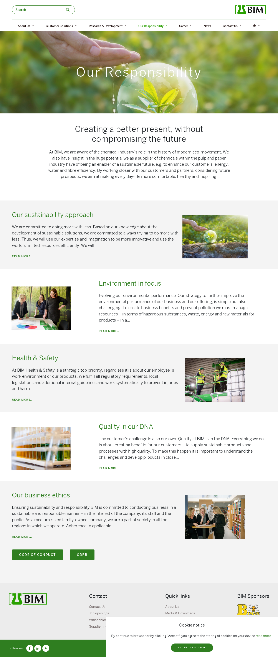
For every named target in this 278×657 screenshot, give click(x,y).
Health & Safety (35, 358)
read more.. (264, 636)
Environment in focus (130, 283)
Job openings (99, 613)
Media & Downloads (180, 613)
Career (183, 26)
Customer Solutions (59, 26)
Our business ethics (41, 495)
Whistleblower (100, 620)
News (207, 26)
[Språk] (256, 25)
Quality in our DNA (126, 426)
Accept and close (192, 647)
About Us (24, 26)
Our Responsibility (151, 26)
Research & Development (105, 26)
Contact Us (230, 26)
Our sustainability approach (52, 215)
